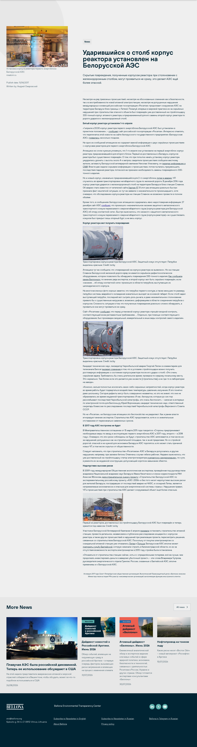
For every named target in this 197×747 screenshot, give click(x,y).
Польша (141, 543)
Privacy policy (107, 724)
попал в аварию (164, 178)
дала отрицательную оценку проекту (120, 477)
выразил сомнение (111, 369)
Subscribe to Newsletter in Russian (117, 718)
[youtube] (165, 706)
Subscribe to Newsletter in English (70, 718)
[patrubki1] (134, 243)
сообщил (105, 205)
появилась (94, 138)
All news (180, 607)
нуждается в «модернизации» (161, 457)
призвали (144, 530)
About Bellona (60, 724)
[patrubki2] (134, 338)
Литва (132, 543)
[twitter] (158, 706)
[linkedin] (152, 706)
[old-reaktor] (134, 507)
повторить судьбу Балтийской (97, 547)
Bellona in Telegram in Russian (163, 718)
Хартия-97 (133, 187)
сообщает (113, 131)
